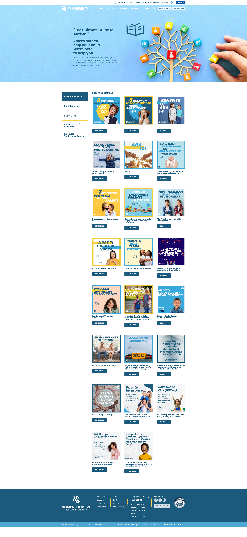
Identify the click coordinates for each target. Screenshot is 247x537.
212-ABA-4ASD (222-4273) (126, 525)
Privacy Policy (119, 506)
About (101, 8)
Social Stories (71, 106)
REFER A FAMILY (164, 8)
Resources (144, 8)
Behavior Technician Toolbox (75, 135)
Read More (99, 131)
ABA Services (112, 8)
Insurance (133, 8)
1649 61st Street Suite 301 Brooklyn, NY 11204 (168, 525)
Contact (117, 503)
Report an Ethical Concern (73, 125)
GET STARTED (179, 8)
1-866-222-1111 (134, 2)
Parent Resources (74, 96)
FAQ (153, 8)
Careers (123, 8)
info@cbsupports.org (160, 2)
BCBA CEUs (70, 115)
